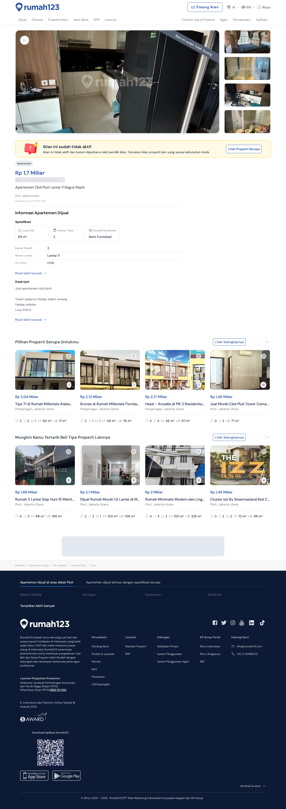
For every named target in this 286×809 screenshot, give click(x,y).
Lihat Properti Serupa (244, 149)
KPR (127, 654)
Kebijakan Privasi (167, 646)
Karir (94, 669)
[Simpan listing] (68, 356)
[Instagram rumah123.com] (233, 622)
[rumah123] (44, 624)
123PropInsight (101, 684)
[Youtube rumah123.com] (241, 622)
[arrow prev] (257, 342)
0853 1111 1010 (58, 690)
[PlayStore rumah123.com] (66, 776)
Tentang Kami (100, 646)
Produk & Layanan (103, 654)
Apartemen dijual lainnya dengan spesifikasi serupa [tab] (123, 582)
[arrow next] (267, 342)
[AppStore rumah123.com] (34, 776)
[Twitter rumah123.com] (224, 622)
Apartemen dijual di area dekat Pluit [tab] (47, 582)
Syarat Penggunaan (169, 654)
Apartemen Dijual (39, 565)
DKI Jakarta (59, 565)
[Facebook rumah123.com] (215, 622)
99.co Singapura (210, 654)
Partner (96, 661)
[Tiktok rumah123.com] (262, 622)
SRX (202, 661)
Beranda (20, 565)
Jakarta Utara (78, 565)
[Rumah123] (37, 7)
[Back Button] (24, 40)
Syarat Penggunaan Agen (173, 661)
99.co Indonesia (210, 646)
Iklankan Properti (135, 646)
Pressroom (98, 677)
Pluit (93, 565)
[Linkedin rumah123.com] (251, 622)
